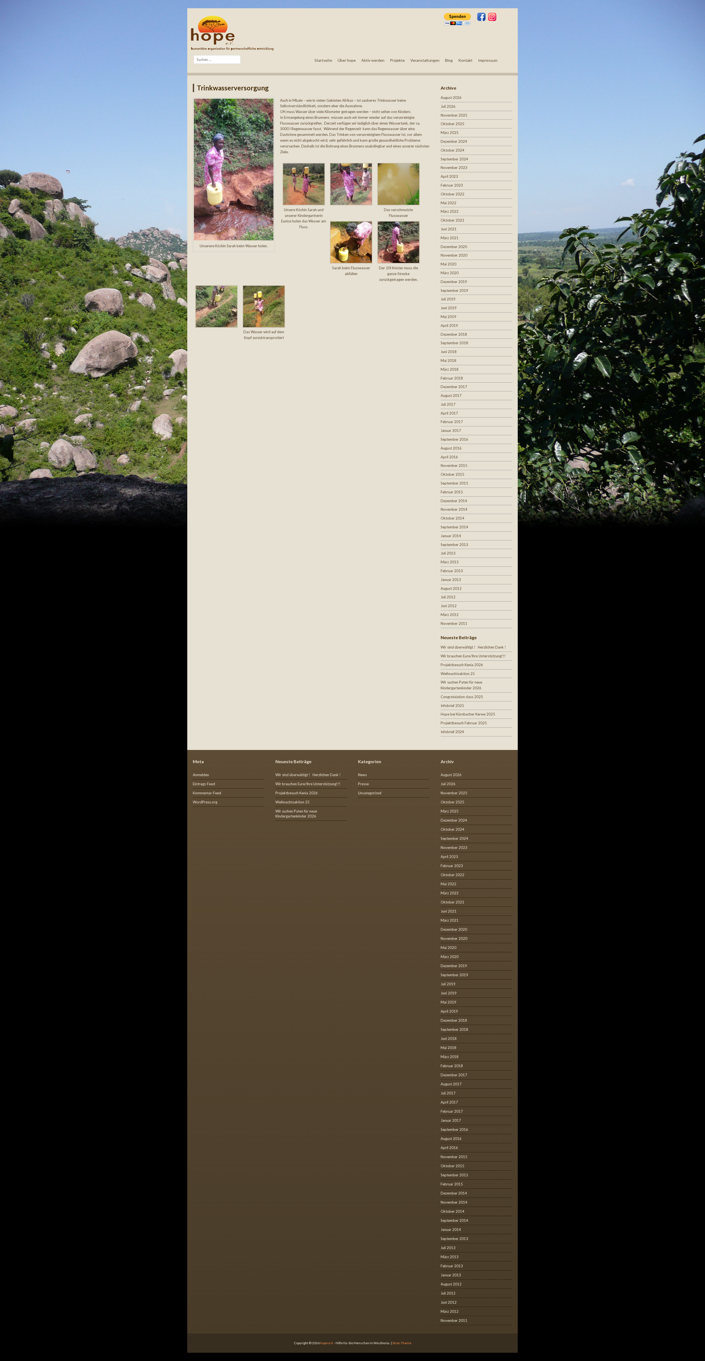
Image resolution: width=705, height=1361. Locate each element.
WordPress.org (205, 802)
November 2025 (454, 115)
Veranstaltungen (425, 60)
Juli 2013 (448, 553)
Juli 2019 (448, 299)
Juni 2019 (449, 308)
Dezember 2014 (454, 501)
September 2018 (454, 343)
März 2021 (450, 238)
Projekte (397, 60)
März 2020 (450, 273)
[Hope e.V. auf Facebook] (481, 18)
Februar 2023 (452, 185)
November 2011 (454, 623)
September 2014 (454, 527)
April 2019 (449, 325)
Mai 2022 (448, 203)
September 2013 (454, 544)
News (362, 775)
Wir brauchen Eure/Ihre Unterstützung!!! (473, 656)
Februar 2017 (452, 421)
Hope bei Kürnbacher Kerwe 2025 (468, 714)
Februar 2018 (452, 378)
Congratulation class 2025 (462, 697)
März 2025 (450, 132)
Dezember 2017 (454, 386)
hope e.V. (326, 1343)
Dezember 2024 (454, 141)
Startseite (323, 60)
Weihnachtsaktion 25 (458, 673)
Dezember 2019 (454, 281)
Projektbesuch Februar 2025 (464, 723)
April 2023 (449, 176)
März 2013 (450, 562)
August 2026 (451, 97)
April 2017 (449, 413)
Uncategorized (369, 793)
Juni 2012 (449, 606)
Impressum (487, 60)
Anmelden (201, 775)
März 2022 (450, 211)
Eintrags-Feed (204, 784)
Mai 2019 (448, 316)
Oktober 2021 (452, 220)
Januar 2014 (451, 536)
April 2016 (449, 457)
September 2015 (454, 483)
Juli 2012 (448, 597)
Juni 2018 (449, 351)
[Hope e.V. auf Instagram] (492, 18)
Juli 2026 (448, 106)
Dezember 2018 (454, 334)
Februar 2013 (452, 571)
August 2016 (451, 448)
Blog (449, 60)
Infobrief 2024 (452, 732)
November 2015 (454, 465)
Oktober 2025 (452, 124)
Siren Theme (401, 1343)
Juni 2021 (449, 229)
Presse (363, 784)
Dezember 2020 (454, 246)
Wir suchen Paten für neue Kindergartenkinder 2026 (296, 813)
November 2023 (454, 167)
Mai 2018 (448, 360)
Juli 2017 (448, 404)
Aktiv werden (372, 60)
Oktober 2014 (452, 518)
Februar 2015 (452, 492)
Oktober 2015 (452, 474)
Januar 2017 (451, 430)
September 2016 (454, 439)
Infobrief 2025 (452, 705)
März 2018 (450, 369)
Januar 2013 (451, 579)
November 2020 (454, 255)
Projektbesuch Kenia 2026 (462, 665)
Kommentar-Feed (207, 793)
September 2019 (454, 290)
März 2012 (450, 614)
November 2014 (454, 509)
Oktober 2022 (452, 194)
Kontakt (465, 60)
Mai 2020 (448, 264)
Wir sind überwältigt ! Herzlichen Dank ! (473, 647)
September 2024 (454, 159)
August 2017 (451, 395)
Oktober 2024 (452, 150)
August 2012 (451, 588)
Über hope (347, 60)
